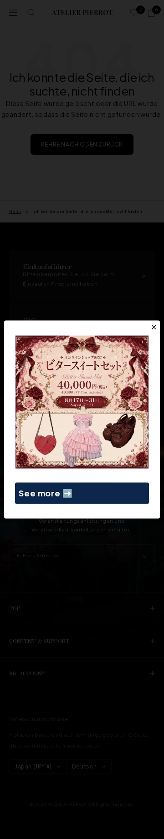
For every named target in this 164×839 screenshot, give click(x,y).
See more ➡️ (46, 493)
